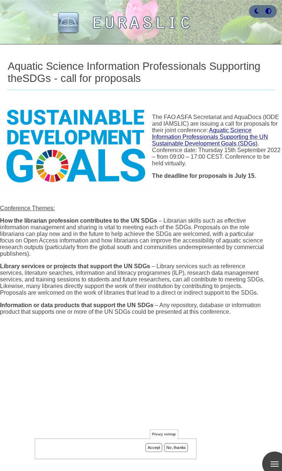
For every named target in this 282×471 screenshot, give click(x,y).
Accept (154, 447)
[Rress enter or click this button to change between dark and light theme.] (257, 11)
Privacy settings (164, 434)
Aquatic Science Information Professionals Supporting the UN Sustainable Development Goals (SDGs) (210, 137)
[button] (256, 11)
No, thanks (176, 447)
